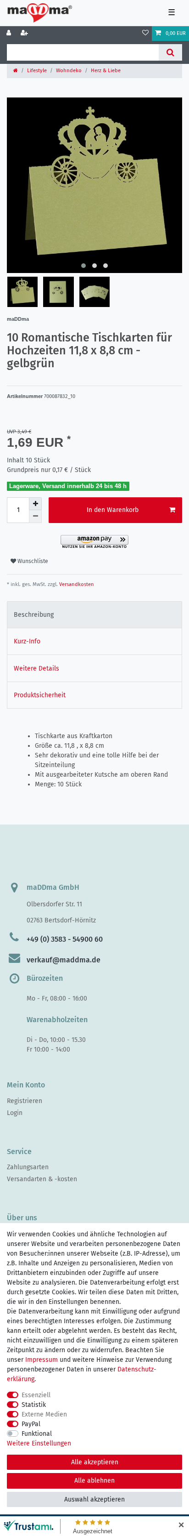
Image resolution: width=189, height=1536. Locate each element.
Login (14, 1113)
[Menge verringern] (35, 516)
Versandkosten (76, 584)
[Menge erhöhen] (35, 503)
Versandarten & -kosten (42, 1179)
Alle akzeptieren (94, 1462)
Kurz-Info (27, 641)
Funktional (37, 1434)
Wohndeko (69, 71)
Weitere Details (36, 668)
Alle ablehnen (94, 1481)
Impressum (41, 1360)
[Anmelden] (9, 33)
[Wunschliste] (145, 33)
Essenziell (36, 1395)
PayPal (31, 1424)
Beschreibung (34, 615)
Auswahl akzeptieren (94, 1499)
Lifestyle (37, 71)
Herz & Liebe (106, 71)
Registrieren (24, 1101)
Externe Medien (44, 1414)
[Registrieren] (25, 33)
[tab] (94, 614)
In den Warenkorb (113, 510)
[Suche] (170, 52)
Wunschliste (32, 561)
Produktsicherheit (40, 695)
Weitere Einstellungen (39, 1443)
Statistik (34, 1405)
